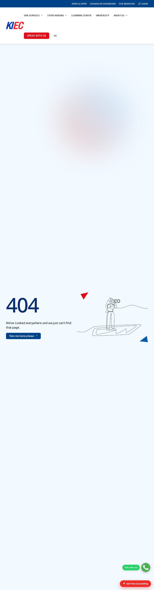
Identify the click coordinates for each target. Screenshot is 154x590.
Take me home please (21, 336)
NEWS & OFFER (79, 3)
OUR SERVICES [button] (32, 15)
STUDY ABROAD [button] (55, 15)
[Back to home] (15, 25)
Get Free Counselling (137, 583)
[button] (55, 36)
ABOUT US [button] (119, 15)
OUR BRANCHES (127, 3)
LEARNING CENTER (81, 15)
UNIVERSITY (102, 15)
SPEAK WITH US (36, 35)
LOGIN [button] (144, 3)
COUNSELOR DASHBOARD (103, 3)
